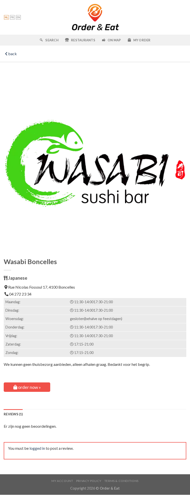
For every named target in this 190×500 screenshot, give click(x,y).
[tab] (13, 414)
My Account (62, 481)
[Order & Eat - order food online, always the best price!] (95, 17)
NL (6, 17)
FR (12, 17)
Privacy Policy (88, 481)
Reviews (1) (13, 414)
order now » (29, 387)
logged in (37, 448)
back (12, 53)
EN (18, 17)
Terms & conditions (121, 481)
